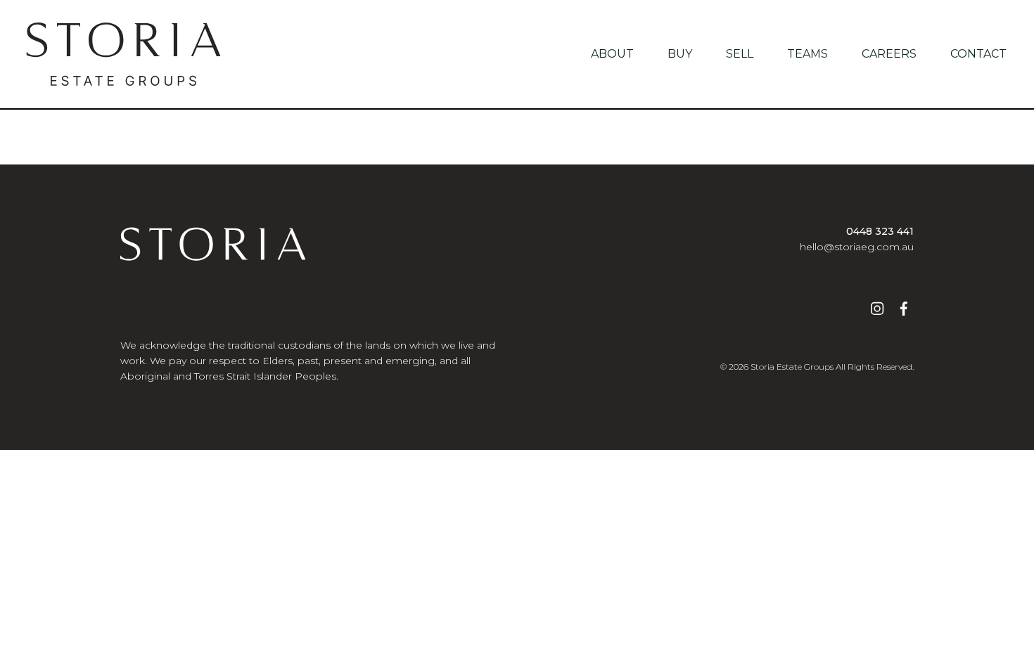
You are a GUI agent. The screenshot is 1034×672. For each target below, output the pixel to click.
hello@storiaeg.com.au (857, 246)
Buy (680, 53)
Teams (807, 53)
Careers (889, 53)
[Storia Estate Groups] (123, 54)
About (612, 53)
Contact (978, 53)
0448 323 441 (880, 231)
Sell (739, 53)
